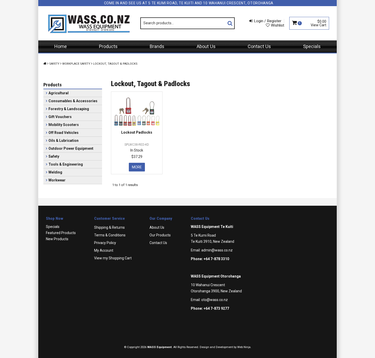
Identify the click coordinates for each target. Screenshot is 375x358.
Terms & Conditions (110, 235)
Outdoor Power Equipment (70, 148)
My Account (103, 250)
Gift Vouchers (60, 117)
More (137, 167)
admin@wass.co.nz (217, 250)
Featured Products (61, 233)
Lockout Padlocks (136, 132)
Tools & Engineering (65, 164)
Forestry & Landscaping (68, 109)
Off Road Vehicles (63, 133)
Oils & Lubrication (63, 140)
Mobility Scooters (63, 125)
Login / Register (267, 21)
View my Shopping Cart (113, 258)
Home (60, 46)
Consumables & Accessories (72, 101)
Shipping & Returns (109, 227)
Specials (312, 46)
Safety (54, 63)
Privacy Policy (105, 243)
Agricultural (58, 93)
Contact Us (259, 46)
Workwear (57, 180)
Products (108, 46)
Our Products (160, 235)
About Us (206, 46)
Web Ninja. (244, 347)
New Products (57, 239)
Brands (157, 46)
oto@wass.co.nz (214, 300)
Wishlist (277, 25)
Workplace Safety (76, 63)
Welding (55, 172)
